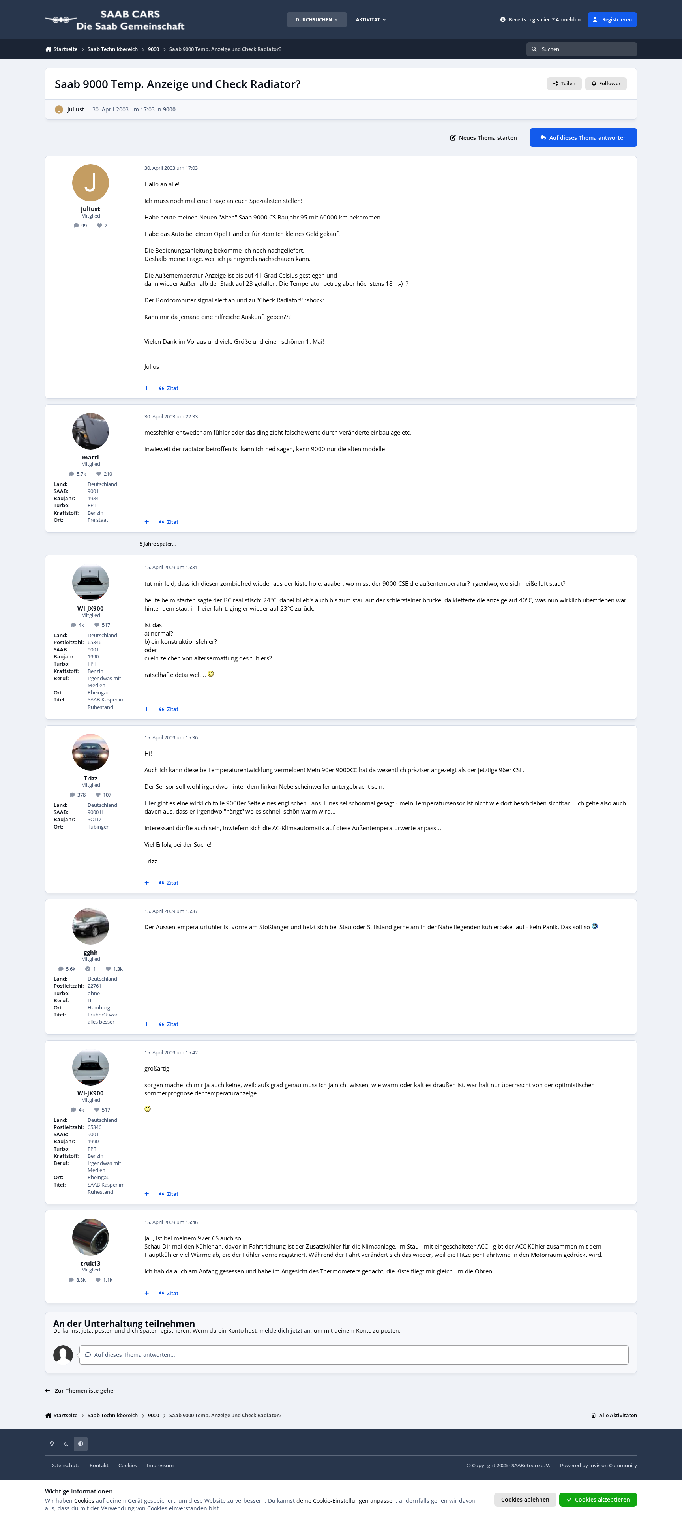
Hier (150, 803)
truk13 (91, 1263)
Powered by (598, 1465)
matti (90, 457)
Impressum (160, 1465)
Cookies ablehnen (525, 1499)
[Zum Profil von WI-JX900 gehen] (90, 582)
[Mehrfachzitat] (146, 388)
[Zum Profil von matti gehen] (90, 431)
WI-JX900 (90, 608)
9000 (169, 109)
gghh (91, 952)
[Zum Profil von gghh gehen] (90, 926)
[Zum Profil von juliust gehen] (59, 109)
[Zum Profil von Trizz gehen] (90, 752)
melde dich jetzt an (285, 1330)
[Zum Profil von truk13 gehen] (90, 1237)
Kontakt (99, 1465)
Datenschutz (65, 1465)
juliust (75, 109)
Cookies (127, 1465)
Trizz (90, 778)
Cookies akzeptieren (602, 1499)
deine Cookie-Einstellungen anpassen (346, 1500)
